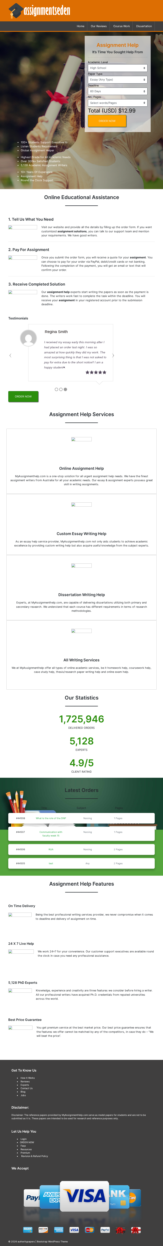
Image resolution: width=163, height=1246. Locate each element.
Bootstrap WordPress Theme (52, 1241)
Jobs (23, 1095)
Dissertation (144, 26)
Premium (25, 1152)
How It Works (28, 1077)
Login (24, 1138)
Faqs (23, 1145)
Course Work (121, 26)
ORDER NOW (107, 121)
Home (80, 26)
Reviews (25, 1081)
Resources (26, 1149)
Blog (23, 1091)
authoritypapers (26, 1241)
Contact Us (27, 1088)
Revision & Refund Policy (34, 1156)
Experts (25, 1084)
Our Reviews (99, 26)
